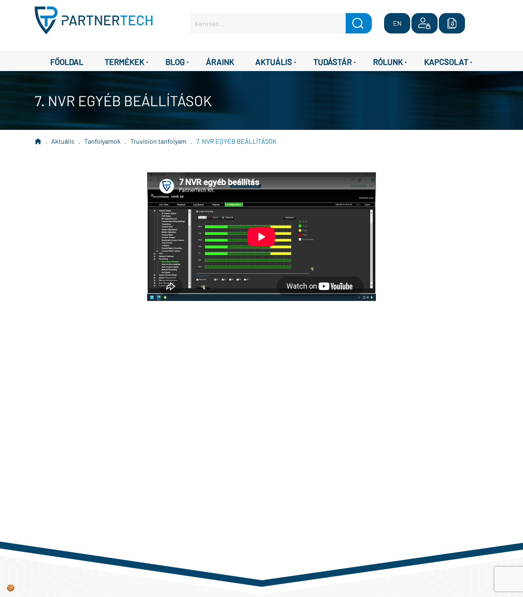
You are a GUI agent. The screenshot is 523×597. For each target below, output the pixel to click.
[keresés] (359, 23)
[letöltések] (452, 23)
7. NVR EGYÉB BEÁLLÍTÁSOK (236, 141)
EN (397, 23)
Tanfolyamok (102, 141)
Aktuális (62, 141)
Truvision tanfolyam (158, 141)
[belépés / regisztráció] (424, 23)
